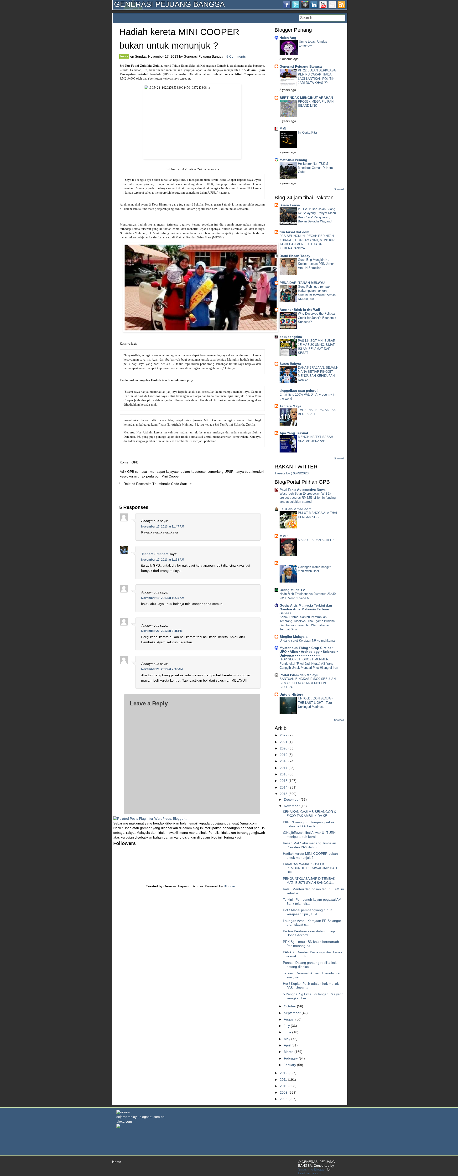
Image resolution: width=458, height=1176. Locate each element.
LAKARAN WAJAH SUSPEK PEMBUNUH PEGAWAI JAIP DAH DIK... (310, 868)
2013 (283, 794)
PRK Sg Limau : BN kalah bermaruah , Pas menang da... (312, 944)
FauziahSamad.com (295, 509)
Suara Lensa (290, 205)
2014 (283, 787)
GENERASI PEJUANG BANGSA (169, 4)
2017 (283, 768)
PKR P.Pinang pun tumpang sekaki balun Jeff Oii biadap (309, 824)
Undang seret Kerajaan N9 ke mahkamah (308, 640)
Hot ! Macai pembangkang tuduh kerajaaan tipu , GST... (307, 912)
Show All (339, 189)
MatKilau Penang (293, 160)
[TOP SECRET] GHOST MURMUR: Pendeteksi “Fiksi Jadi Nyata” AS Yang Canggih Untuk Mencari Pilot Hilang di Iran (309, 663)
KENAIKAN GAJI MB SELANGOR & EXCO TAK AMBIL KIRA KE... (309, 814)
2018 (283, 761)
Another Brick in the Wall (300, 310)
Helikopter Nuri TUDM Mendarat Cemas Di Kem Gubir (315, 168)
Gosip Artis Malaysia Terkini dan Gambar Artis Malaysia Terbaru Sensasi (306, 609)
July (287, 1026)
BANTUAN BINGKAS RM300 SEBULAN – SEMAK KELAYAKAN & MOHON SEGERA (309, 683)
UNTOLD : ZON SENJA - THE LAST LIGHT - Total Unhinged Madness (315, 703)
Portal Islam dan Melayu (299, 675)
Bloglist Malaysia (293, 636)
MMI (283, 129)
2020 (283, 748)
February (291, 1058)
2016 (283, 774)
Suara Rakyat (290, 364)
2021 (283, 742)
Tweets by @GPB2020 (292, 473)
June (287, 1032)
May (287, 1039)
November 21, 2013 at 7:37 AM (162, 669)
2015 (283, 781)
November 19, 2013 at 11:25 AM (162, 598)
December (292, 799)
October (290, 1006)
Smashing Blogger (312, 1169)
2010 (283, 1086)
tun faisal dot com (294, 232)
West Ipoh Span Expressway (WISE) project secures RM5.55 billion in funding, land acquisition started (308, 498)
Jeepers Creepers (154, 554)
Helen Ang (288, 38)
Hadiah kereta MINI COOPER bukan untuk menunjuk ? (310, 855)
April (287, 1045)
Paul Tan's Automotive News (303, 490)
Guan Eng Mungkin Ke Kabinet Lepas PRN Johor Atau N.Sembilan (316, 264)
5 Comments (236, 56)
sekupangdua (291, 337)
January (290, 1065)
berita (124, 56)
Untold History (291, 694)
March (288, 1052)
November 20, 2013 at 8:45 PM (161, 631)
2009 (283, 1092)
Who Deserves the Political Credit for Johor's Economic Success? (317, 318)
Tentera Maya (290, 406)
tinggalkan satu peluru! (299, 390)
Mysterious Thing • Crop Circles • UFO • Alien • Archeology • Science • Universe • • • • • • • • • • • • (309, 651)
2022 (283, 735)
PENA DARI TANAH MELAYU (302, 283)
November (292, 806)
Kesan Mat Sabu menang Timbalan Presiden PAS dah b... (309, 845)
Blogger (229, 886)
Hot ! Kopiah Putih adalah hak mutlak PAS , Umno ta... (311, 986)
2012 (283, 1073)
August (289, 1019)
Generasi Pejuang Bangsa (301, 66)
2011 (283, 1079)
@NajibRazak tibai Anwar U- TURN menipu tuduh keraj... (309, 835)
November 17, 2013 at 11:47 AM (162, 526)
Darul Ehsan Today (295, 256)
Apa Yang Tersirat (294, 433)
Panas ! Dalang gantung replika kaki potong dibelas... (310, 965)
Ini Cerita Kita (307, 132)
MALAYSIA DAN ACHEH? (316, 540)
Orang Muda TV (292, 590)
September (292, 1013)
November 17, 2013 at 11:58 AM (162, 559)
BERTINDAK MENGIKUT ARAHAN (306, 98)
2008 (283, 1099)
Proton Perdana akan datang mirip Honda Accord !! (309, 933)
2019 (283, 755)
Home (116, 1162)
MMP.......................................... (303, 536)
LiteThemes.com (310, 1173)
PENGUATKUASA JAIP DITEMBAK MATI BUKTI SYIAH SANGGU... (309, 881)
